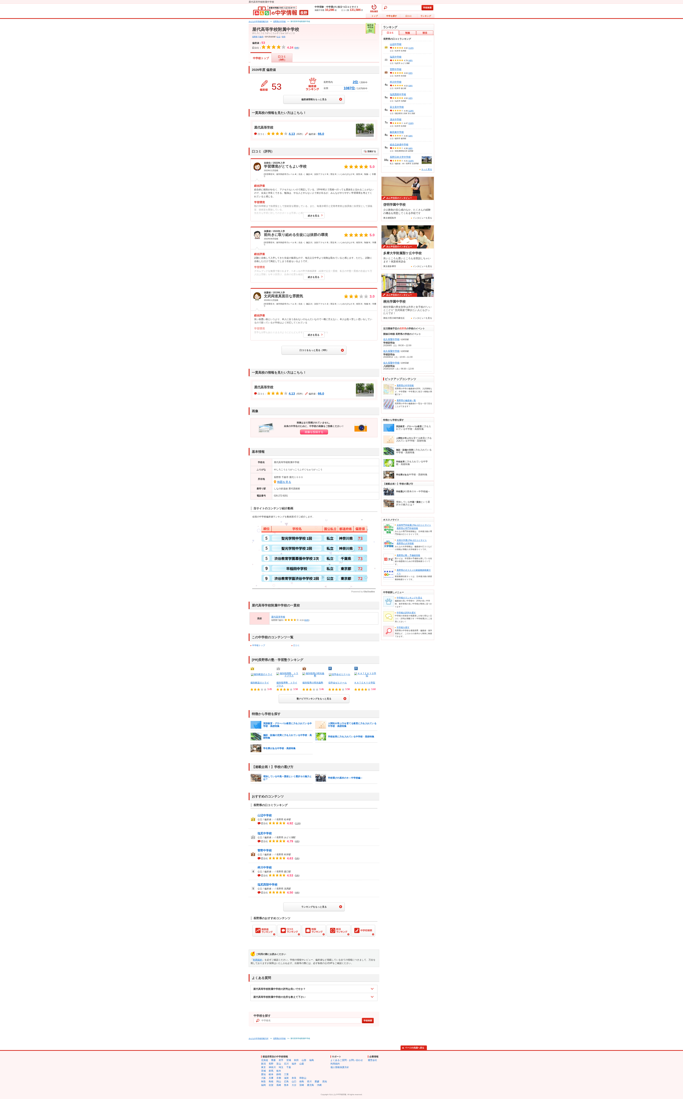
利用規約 (257, 959)
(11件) (411, 48)
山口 (294, 1081)
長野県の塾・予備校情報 (408, 555)
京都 (278, 1078)
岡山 (278, 1081)
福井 (294, 1063)
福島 (311, 1060)
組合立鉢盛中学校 (399, 144)
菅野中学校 (265, 850)
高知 (324, 1081)
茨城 (263, 1070)
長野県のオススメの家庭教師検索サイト (414, 572)
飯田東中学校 (397, 132)
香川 (309, 1081)
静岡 (278, 1074)
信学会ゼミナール (337, 682)
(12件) (411, 111)
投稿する (371, 151)
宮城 (288, 1060)
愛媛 (317, 1081)
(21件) (411, 161)
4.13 (292, 134)
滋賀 (286, 1078)
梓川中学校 (265, 867)
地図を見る (284, 482)
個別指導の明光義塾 (312, 682)
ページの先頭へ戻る (414, 1048)
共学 (283, 37)
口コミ (409, 16)
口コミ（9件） (282, 58)
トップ (374, 16)
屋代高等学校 (263, 127)
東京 (263, 1067)
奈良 (294, 1078)
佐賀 (271, 1085)
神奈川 (272, 1067)
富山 (278, 1063)
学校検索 (427, 7)
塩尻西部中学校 (267, 884)
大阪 (263, 1078)
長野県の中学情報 (405, 385)
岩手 (281, 1060)
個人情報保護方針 (339, 1067)
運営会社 (372, 1060)
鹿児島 (310, 1085)
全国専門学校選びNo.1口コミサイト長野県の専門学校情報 (414, 527)
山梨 (301, 1063)
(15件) (411, 123)
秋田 (296, 1060)
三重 (286, 1074)
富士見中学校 (397, 107)
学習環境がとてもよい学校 (285, 166)
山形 (304, 1060)
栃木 (278, 1070)
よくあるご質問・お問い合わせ (346, 1060)
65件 (307, 620)
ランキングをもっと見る (314, 906)
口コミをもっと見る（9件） (314, 350)
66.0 (321, 134)
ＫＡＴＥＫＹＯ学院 (364, 682)
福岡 (263, 1085)
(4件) (410, 60)
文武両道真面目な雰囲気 (283, 296)
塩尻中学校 (265, 833)
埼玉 (281, 1067)
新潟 (263, 1063)
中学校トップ (261, 58)
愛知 (263, 1074)
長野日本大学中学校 (400, 157)
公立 (278, 37)
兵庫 (271, 1078)
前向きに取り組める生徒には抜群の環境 (296, 235)
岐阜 (271, 1074)
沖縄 (319, 1085)
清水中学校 (395, 119)
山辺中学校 (265, 815)
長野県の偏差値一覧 (406, 400)
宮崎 (301, 1085)
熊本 (286, 1085)
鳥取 (263, 1081)
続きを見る (313, 215)
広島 (286, 1081)
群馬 (271, 1070)
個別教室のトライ (259, 682)
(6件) (410, 148)
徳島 (301, 1081)
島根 (271, 1081)
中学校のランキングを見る (409, 597)
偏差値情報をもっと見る (314, 99)
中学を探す (391, 16)
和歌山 (302, 1078)
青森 (273, 1060)
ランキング (425, 16)
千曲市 (260, 37)
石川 (286, 1063)
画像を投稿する (314, 432)
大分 (294, 1085)
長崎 (278, 1085)
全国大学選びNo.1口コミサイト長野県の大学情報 (412, 542)
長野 (271, 1063)
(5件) (410, 73)
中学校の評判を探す (406, 612)
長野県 (255, 37)
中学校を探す (403, 627)
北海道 (264, 1060)
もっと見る (426, 169)
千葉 (288, 1067)
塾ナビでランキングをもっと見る (314, 698)
